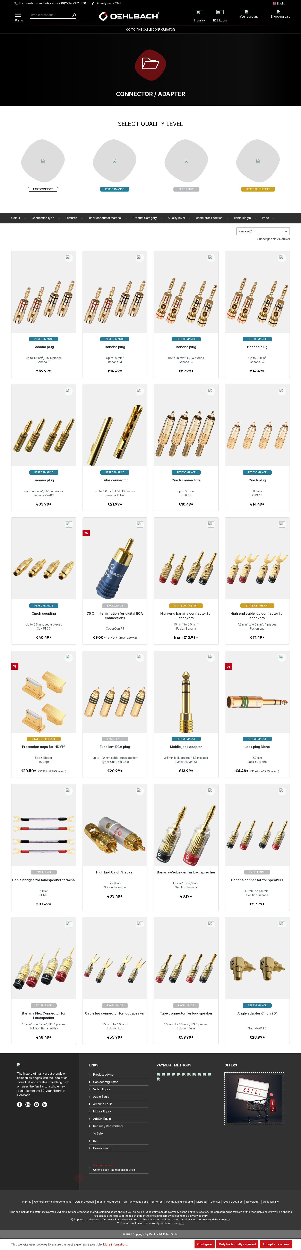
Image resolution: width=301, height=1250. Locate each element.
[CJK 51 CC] (43, 571)
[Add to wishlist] (69, 258)
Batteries (157, 1201)
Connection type (43, 218)
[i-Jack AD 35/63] (186, 704)
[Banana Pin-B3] (43, 438)
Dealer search (102, 1148)
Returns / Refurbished (108, 1126)
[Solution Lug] (115, 971)
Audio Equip (101, 1096)
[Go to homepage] (129, 16)
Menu (18, 19)
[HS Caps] (43, 704)
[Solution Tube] (186, 971)
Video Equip (101, 1089)
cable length (243, 218)
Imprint (26, 1201)
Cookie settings (233, 1201)
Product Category (145, 218)
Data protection (84, 1201)
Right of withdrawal (108, 1201)
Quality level (177, 218)
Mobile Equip (102, 1111)
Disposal (201, 1201)
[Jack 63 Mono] (257, 704)
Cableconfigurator (105, 1082)
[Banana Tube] (115, 438)
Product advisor (104, 1074)
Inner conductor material (105, 218)
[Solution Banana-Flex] (43, 971)
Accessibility (271, 1201)
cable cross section (209, 218)
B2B (95, 1140)
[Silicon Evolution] (115, 838)
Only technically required (237, 1244)
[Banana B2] (186, 305)
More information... (115, 1244)
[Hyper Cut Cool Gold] (115, 704)
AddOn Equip (102, 1118)
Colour (16, 218)
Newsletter (253, 1201)
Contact (215, 1201)
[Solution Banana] (186, 838)
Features (72, 218)
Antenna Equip (103, 1104)
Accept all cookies (276, 1244)
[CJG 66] (257, 438)
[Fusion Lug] (257, 571)
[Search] (74, 15)
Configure (204, 1244)
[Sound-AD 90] (257, 971)
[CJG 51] (186, 438)
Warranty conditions (136, 1201)
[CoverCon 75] (115, 571)
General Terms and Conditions (52, 1201)
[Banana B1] (43, 305)
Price (266, 218)
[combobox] (51, 15)
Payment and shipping (179, 1201)
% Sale (98, 1133)
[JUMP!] (43, 838)
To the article (43, 373)
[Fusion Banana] (186, 571)
